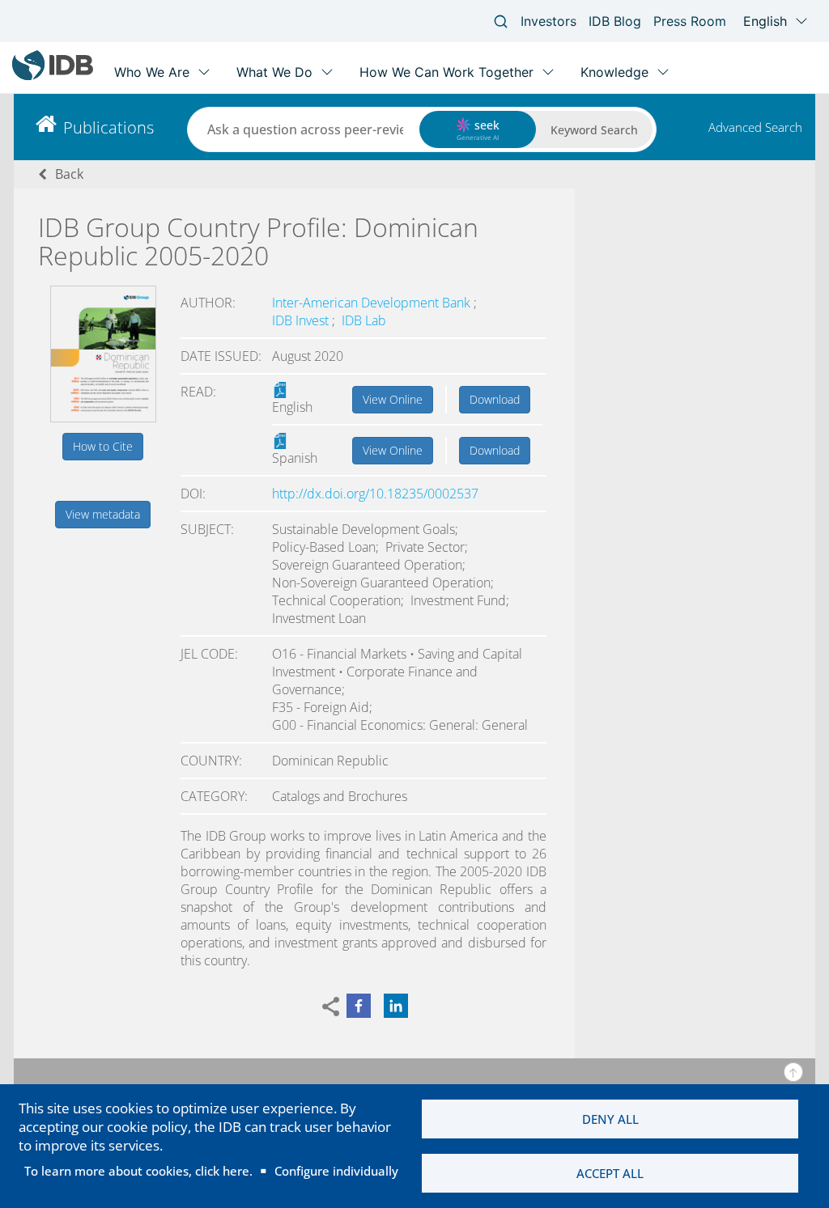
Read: (198, 392)
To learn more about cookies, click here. (138, 1171)
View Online (393, 399)
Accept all (610, 1173)
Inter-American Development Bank (373, 303)
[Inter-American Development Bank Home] (52, 76)
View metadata (103, 514)
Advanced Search (755, 127)
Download (495, 399)
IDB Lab (364, 320)
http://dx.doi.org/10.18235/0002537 (375, 493)
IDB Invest (302, 320)
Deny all (610, 1119)
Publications (108, 127)
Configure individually (336, 1171)
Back (69, 174)
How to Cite (103, 446)
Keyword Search (594, 130)
